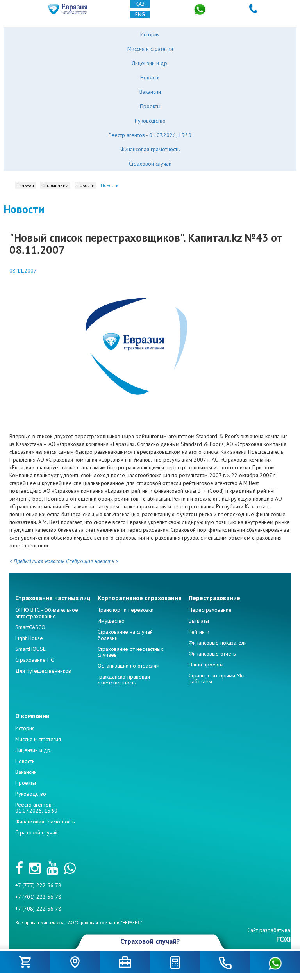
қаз (140, 3)
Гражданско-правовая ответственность (124, 679)
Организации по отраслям (129, 665)
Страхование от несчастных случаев (130, 651)
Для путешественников (43, 670)
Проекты (150, 106)
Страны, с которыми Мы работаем (217, 678)
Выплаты (199, 620)
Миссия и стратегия (150, 48)
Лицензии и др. (150, 63)
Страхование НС (34, 659)
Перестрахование (210, 609)
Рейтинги (199, 631)
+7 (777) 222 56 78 (38, 885)
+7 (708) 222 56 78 (38, 908)
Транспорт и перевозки (126, 609)
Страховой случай (150, 163)
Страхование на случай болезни (125, 634)
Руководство (150, 120)
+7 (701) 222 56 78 (38, 896)
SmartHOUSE (30, 648)
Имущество (111, 620)
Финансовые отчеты (213, 653)
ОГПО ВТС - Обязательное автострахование (46, 612)
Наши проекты (206, 664)
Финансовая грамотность (150, 149)
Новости (150, 77)
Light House (29, 638)
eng (140, 14)
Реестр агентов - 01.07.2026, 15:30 (150, 135)
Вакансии (150, 91)
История (150, 34)
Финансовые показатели (218, 642)
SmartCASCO (30, 627)
